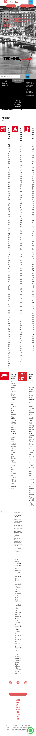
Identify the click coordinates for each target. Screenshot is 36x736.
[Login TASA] (14, 1)
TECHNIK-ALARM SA (18, 731)
